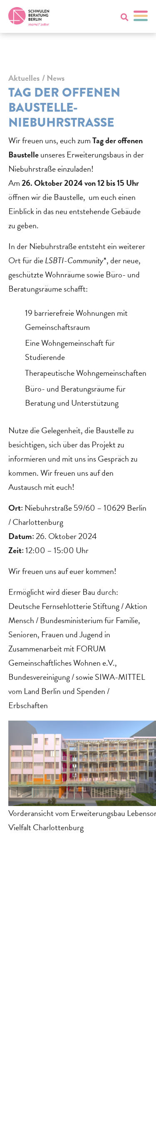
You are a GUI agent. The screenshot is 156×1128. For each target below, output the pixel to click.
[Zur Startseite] (29, 16)
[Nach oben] (133, 1110)
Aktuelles (24, 78)
